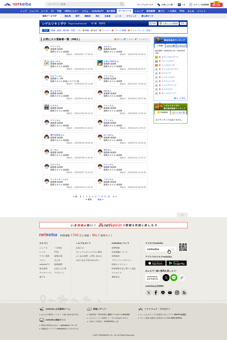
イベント (201, 10)
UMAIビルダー (72, 10)
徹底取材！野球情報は (109, 314)
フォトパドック (137, 30)
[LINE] (163, 292)
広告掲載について (120, 251)
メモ (79, 30)
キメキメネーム (57, 179)
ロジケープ (166, 73)
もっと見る (180, 98)
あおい (53, 61)
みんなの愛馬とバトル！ (60, 314)
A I (52, 10)
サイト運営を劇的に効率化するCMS (161, 318)
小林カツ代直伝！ (104, 321)
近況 (148, 30)
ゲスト (53, 46)
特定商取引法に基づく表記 (124, 268)
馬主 (98, 16)
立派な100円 (109, 61)
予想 (59, 10)
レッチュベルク (168, 77)
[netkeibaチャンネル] (170, 292)
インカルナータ (168, 65)
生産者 (108, 16)
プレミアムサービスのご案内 (89, 251)
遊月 (106, 150)
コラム (85, 10)
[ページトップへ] (182, 214)
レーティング (181, 46)
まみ (106, 46)
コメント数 (170, 46)
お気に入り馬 (60, 268)
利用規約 (116, 255)
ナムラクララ (167, 89)
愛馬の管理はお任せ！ (59, 325)
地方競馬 (111, 10)
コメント (106, 30)
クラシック (131, 16)
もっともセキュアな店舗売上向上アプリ (163, 314)
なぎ (52, 105)
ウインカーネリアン (170, 69)
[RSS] (184, 292)
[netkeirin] (113, 225)
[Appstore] (155, 263)
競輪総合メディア (59, 328)
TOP (46, 30)
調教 (87, 30)
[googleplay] (176, 263)
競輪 (217, 4)
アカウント (59, 272)
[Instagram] (177, 292)
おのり (53, 164)
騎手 (78, 16)
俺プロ (161, 10)
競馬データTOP (49, 16)
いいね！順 (180, 112)
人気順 (160, 46)
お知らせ (80, 247)
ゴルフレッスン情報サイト (108, 318)
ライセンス (117, 272)
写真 (73, 30)
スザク (107, 179)
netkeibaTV (97, 10)
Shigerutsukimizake (77, 23)
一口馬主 (172, 10)
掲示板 (66, 30)
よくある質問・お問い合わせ (89, 255)
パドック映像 (120, 30)
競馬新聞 (150, 10)
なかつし (54, 76)
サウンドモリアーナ (170, 57)
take (105, 91)
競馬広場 (58, 255)
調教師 (88, 16)
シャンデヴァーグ (169, 85)
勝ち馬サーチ (147, 16)
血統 (59, 30)
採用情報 (116, 247)
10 (109, 196)
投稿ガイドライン (120, 264)
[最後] (94, 199)
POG (182, 10)
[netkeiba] (21, 4)
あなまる (54, 91)
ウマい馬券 (44, 255)
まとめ (191, 10)
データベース (124, 10)
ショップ (139, 10)
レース (44, 10)
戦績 (53, 30)
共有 (154, 23)
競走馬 (68, 16)
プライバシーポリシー (122, 260)
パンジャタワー (168, 61)
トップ (23, 10)
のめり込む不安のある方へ (88, 260)
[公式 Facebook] (155, 292)
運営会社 (116, 276)
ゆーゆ (107, 135)
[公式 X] (148, 292)
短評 (95, 30)
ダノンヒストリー (169, 93)
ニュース (34, 10)
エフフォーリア (168, 81)
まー (52, 150)
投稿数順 (164, 112)
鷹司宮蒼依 (55, 135)
